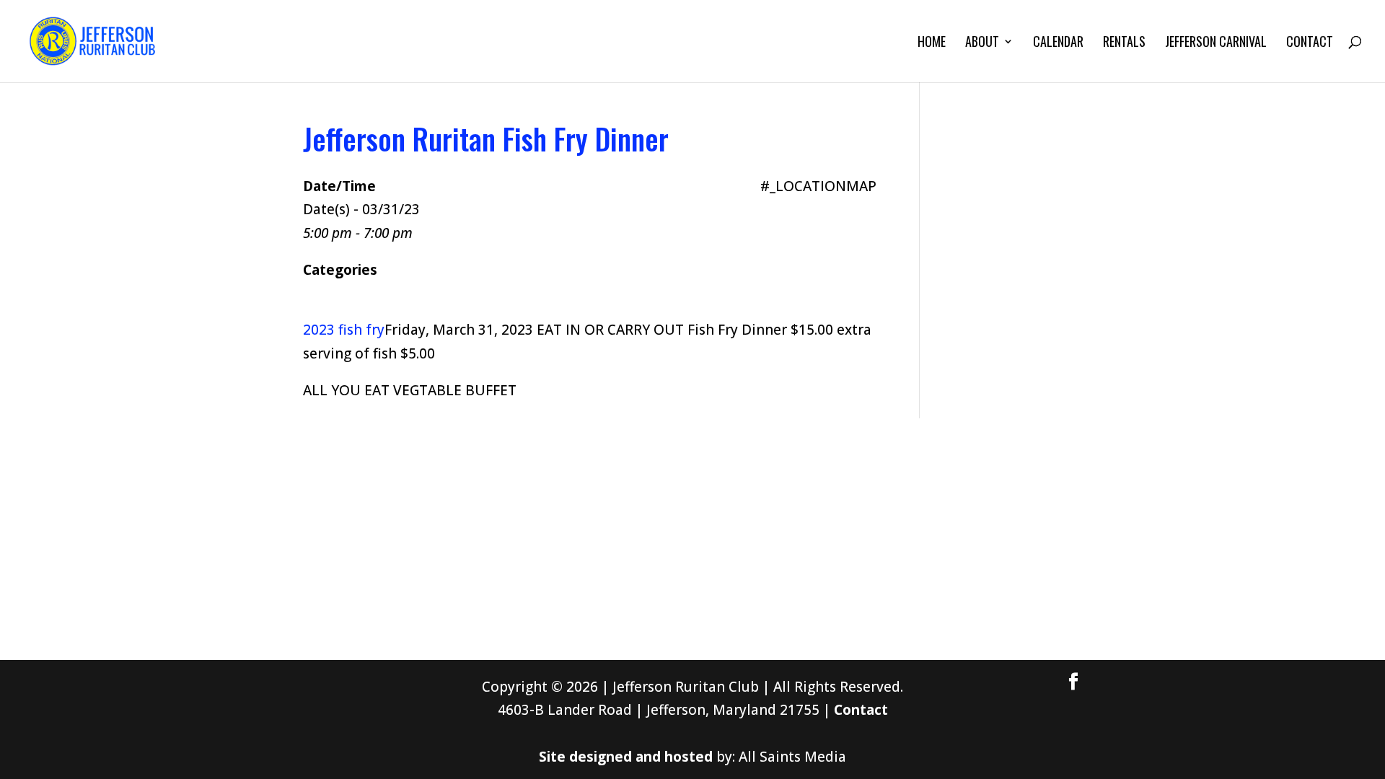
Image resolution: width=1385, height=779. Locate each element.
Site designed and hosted (626, 756)
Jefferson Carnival (1216, 43)
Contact (1309, 43)
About (982, 43)
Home (932, 43)
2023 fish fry (343, 329)
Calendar (1058, 43)
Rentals (1124, 43)
